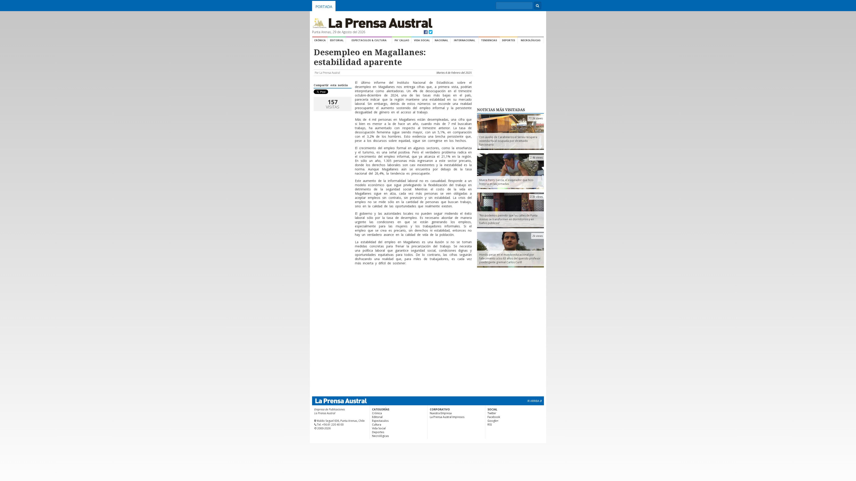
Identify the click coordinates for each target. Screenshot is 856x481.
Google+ (493, 421)
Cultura (376, 424)
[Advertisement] (392, 283)
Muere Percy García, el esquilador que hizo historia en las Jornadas (506, 182)
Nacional (441, 40)
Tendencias (489, 40)
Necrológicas (531, 40)
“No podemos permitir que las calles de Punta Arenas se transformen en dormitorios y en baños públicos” (508, 219)
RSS (490, 424)
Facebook (494, 417)
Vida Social (422, 40)
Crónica (320, 40)
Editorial (337, 40)
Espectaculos (380, 421)
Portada (323, 6)
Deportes (508, 40)
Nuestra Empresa (441, 413)
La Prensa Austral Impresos (447, 417)
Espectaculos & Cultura (369, 40)
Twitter (492, 413)
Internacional (464, 40)
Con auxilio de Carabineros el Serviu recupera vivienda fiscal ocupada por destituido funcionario (508, 141)
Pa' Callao (402, 40)
